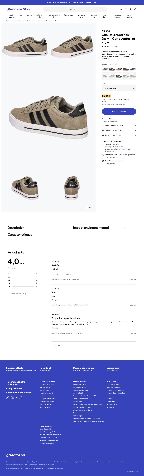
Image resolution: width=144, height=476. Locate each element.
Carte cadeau (129, 16)
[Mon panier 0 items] (135, 9)
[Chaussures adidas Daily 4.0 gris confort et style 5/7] (72, 188)
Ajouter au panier (119, 111)
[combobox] (119, 88)
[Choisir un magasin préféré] (121, 9)
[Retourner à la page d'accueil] (18, 9)
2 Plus (89, 207)
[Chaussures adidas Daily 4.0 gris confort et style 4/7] (24, 188)
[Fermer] (136, 2)
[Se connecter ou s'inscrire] (130, 9)
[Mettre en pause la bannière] (133, 2)
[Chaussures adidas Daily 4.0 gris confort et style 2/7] (24, 47)
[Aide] (126, 9)
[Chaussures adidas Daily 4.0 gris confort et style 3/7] (48, 118)
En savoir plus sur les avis (16, 293)
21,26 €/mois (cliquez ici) (112, 99)
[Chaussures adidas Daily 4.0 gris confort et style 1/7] (72, 47)
